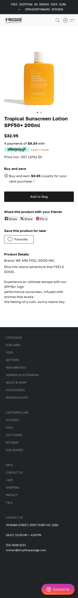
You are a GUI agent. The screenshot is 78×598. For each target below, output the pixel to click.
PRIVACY (12, 495)
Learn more (40, 150)
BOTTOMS (12, 360)
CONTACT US (14, 472)
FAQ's (9, 427)
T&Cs (9, 502)
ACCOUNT (12, 420)
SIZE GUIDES (14, 450)
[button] (39, 589)
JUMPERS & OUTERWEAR (22, 375)
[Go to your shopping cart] (67, 20)
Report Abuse (15, 569)
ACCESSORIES (15, 390)
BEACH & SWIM (16, 382)
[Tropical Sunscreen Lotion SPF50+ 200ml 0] (39, 74)
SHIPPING (13, 487)
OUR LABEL (13, 345)
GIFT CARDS (14, 435)
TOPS (9, 352)
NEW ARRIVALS (16, 367)
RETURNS (12, 442)
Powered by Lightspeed (21, 579)
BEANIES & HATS (17, 397)
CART (9, 480)
